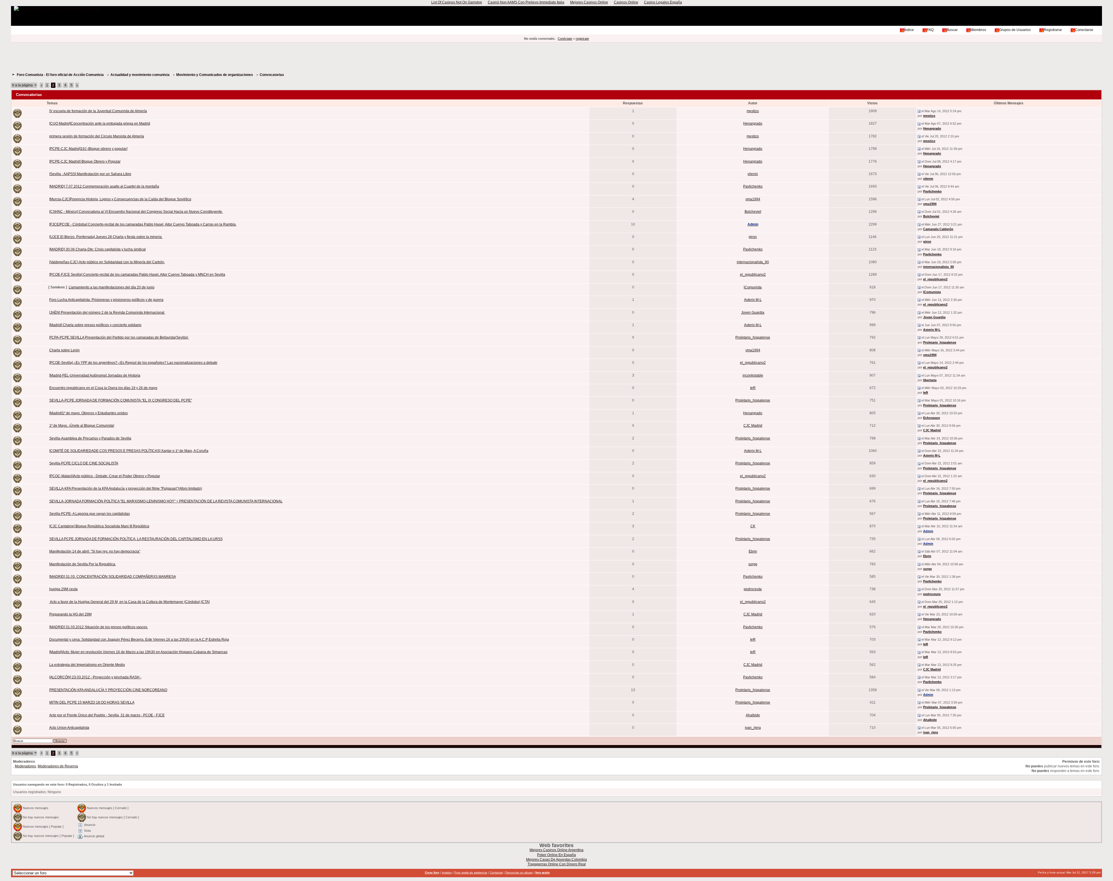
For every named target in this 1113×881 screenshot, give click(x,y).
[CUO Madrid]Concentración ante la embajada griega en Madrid (99, 123)
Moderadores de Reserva (58, 766)
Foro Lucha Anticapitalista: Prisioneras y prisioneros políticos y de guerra (106, 300)
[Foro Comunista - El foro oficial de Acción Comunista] (57, 8)
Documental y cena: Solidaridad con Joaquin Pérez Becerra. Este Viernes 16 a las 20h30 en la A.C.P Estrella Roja (139, 639)
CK (752, 526)
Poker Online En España (556, 855)
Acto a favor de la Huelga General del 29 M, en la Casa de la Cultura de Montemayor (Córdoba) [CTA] (129, 602)
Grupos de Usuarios (1015, 30)
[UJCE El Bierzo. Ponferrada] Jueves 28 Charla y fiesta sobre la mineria (106, 237)
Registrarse (1053, 30)
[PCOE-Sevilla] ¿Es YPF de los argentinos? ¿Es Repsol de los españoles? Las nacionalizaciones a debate (133, 363)
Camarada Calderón (938, 229)
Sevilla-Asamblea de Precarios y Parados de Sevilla (90, 438)
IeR (753, 388)
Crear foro (432, 872)
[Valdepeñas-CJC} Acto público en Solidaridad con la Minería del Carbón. (107, 262)
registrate (582, 38)
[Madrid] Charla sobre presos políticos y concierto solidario (95, 325)
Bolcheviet (753, 212)
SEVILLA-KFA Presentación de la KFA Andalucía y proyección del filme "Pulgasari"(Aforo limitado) (125, 488)
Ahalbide (753, 715)
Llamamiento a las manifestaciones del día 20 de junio (111, 287)
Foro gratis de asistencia (470, 872)
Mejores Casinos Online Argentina (556, 850)
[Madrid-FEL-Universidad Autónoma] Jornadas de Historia (94, 375)
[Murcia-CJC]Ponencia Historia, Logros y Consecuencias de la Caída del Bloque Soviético (120, 199)
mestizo (753, 111)
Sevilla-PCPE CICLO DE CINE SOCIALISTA (83, 463)
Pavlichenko (753, 186)
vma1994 (752, 199)
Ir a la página (22, 85)
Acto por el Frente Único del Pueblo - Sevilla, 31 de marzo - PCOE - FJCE (107, 715)
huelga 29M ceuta (63, 589)
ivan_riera (753, 728)
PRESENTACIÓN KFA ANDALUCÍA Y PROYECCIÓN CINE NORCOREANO (108, 690)
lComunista (753, 287)
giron (753, 237)
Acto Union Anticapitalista (69, 728)
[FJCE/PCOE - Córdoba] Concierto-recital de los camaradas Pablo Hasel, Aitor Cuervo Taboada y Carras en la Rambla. (143, 224)
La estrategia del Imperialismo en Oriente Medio (87, 665)
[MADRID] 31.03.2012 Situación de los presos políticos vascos (98, 627)
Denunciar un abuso (519, 872)
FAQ (930, 30)
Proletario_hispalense (752, 337)
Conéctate (565, 38)
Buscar (952, 30)
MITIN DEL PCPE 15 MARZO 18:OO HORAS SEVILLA (91, 702)
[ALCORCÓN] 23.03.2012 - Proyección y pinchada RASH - (95, 677)
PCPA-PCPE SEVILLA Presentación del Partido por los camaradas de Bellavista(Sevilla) (119, 337)
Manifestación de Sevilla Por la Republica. (82, 564)
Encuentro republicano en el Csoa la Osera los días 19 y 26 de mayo (103, 388)
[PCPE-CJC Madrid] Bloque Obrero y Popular (85, 161)
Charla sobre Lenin (64, 350)
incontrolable (753, 375)
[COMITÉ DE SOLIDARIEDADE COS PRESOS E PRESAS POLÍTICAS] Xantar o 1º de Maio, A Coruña (128, 451)
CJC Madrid (752, 426)
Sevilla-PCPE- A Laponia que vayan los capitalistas (89, 514)
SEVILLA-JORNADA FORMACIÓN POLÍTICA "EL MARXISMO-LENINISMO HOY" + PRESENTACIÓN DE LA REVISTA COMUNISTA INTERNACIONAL (166, 501)
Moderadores (25, 766)
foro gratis (542, 872)
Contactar (496, 872)
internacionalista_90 (753, 262)
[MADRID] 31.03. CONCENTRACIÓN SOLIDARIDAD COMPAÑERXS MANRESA (112, 577)
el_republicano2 (753, 275)
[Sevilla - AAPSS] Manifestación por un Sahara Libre (90, 174)
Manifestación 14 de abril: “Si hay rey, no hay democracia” (94, 551)
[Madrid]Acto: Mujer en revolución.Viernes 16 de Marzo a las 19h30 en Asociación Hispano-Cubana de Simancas (138, 652)
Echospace (931, 417)
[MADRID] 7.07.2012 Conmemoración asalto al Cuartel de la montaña (104, 186)
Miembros (978, 30)
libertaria (929, 380)
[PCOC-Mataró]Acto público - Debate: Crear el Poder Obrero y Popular (104, 476)
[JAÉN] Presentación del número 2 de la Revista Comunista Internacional (107, 312)
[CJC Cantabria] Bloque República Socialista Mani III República (99, 526)
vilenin (753, 174)
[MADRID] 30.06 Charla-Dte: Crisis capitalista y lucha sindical (97, 249)
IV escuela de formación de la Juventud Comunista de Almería (98, 111)
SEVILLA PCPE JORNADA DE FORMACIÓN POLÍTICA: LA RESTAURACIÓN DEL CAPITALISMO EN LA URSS (136, 539)
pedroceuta (753, 589)
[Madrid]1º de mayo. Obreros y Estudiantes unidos (88, 413)
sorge (752, 564)
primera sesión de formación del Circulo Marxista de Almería (96, 136)
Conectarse (1084, 30)
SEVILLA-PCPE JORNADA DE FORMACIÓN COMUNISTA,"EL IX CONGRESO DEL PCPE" (120, 400)
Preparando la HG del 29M (70, 614)
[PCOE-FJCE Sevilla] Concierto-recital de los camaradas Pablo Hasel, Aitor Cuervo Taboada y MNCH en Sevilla (137, 275)
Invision (447, 872)
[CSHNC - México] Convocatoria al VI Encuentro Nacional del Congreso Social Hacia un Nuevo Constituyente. (136, 212)
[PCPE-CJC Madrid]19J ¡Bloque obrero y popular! (88, 149)
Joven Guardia (752, 312)
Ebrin (753, 551)
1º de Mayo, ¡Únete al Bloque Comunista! (81, 426)
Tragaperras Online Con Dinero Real (557, 864)
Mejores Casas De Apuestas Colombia (556, 860)
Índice (909, 30)
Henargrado (752, 123)
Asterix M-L (753, 300)
